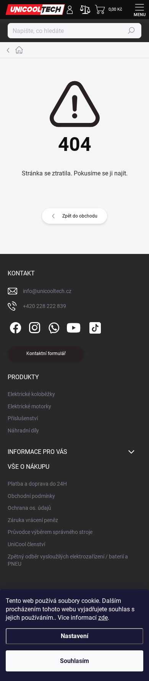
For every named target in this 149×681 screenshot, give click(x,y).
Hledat (131, 30)
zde (103, 617)
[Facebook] (14, 326)
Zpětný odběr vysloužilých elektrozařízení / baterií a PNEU (68, 560)
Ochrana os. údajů (29, 508)
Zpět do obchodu (79, 216)
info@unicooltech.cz (47, 291)
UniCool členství (26, 544)
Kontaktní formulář (46, 353)
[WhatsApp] (52, 326)
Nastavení (74, 636)
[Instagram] (33, 326)
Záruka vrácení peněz (33, 520)
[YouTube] (73, 326)
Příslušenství (23, 418)
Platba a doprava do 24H (37, 484)
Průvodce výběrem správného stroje (50, 532)
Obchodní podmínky (31, 496)
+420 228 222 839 (44, 306)
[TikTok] (93, 326)
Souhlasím (74, 661)
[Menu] (139, 9)
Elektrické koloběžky (31, 394)
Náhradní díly (23, 430)
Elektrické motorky (29, 406)
